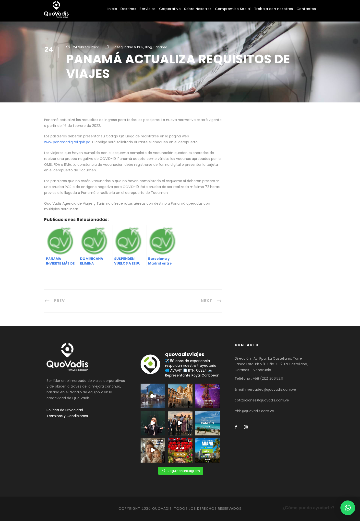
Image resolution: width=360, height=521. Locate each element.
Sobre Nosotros (198, 8)
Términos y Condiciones (67, 415)
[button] (347, 507)
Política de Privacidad (65, 410)
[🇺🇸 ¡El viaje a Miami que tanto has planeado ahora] (207, 450)
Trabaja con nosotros (273, 8)
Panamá (160, 47)
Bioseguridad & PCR (128, 47)
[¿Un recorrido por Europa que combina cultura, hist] (180, 396)
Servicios (148, 8)
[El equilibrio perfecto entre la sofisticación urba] (153, 396)
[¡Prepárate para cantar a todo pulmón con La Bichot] (207, 396)
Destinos (128, 8)
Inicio (112, 8)
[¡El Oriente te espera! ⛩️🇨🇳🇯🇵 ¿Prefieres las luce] (180, 450)
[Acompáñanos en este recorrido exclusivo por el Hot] (180, 423)
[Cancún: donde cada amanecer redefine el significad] (207, 423)
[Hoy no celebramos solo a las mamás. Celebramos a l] (153, 450)
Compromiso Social (233, 8)
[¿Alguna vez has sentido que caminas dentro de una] (153, 423)
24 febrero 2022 (86, 47)
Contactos (306, 8)
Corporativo (170, 8)
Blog (148, 47)
